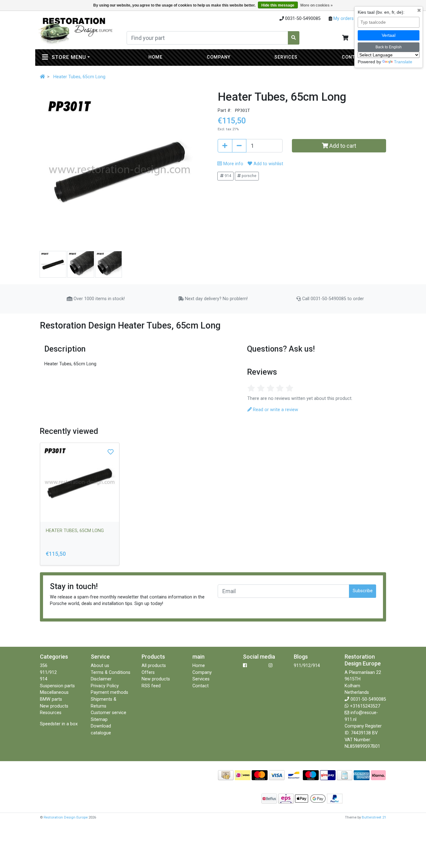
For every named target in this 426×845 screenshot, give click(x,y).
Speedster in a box (59, 724)
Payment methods (109, 692)
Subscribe (363, 590)
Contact (353, 57)
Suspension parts (57, 686)
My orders (343, 18)
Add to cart (342, 145)
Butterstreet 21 (374, 817)
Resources (50, 712)
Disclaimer (101, 679)
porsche (248, 175)
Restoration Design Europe (66, 817)
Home (155, 57)
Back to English (388, 47)
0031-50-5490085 (368, 699)
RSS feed (151, 686)
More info (232, 163)
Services (286, 57)
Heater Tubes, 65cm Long (79, 76)
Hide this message (277, 5)
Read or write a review (275, 409)
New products (54, 706)
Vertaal (388, 35)
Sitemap (99, 719)
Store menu (82, 57)
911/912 (48, 672)
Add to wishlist (267, 163)
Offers (148, 672)
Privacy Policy (105, 686)
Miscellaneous (54, 692)
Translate (403, 61)
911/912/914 (307, 665)
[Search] (294, 38)
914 (227, 175)
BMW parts (51, 699)
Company (218, 57)
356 (43, 665)
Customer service (108, 712)
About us (100, 665)
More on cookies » (316, 5)
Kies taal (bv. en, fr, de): (381, 12)
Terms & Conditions (110, 672)
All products (154, 665)
